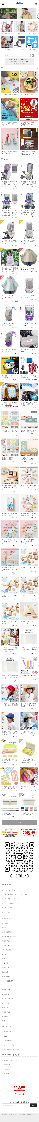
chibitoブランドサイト (10, 1060)
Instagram (7, 1069)
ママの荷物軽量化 (7, 981)
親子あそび (5, 954)
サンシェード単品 (9, 903)
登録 (33, 1105)
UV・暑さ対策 (6, 950)
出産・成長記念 (7, 932)
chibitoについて (8, 1031)
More (19, 822)
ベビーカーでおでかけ (9, 936)
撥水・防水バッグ (7, 976)
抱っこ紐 (5, 972)
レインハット (6, 923)
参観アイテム (6, 967)
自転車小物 (5, 994)
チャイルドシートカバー (10, 890)
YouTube (6, 1073)
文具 (3, 959)
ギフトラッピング (7, 999)
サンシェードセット (9, 908)
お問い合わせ (7, 1040)
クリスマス (5, 1007)
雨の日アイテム (7, 941)
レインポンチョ (7, 919)
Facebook (7, 1064)
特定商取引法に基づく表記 (11, 1049)
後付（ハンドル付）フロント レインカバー (15, 894)
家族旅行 (5, 1016)
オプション (7, 912)
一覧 (36, 68)
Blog (5, 1036)
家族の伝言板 (6, 990)
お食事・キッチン (7, 945)
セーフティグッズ (7, 985)
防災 (3, 1021)
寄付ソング (5, 1003)
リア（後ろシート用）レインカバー (13, 899)
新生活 (4, 927)
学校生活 (5, 963)
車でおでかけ (6, 1012)
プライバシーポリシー (10, 1045)
